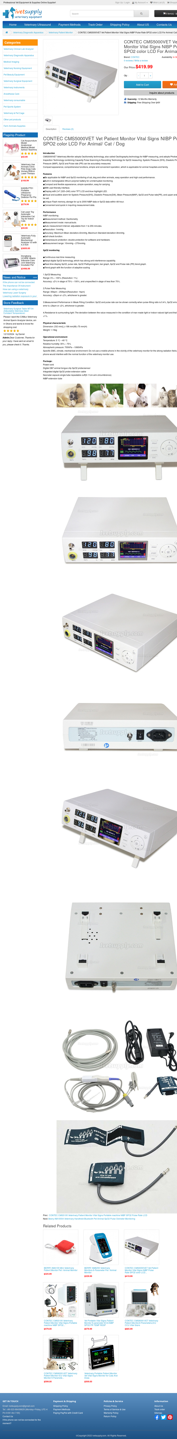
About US (143, 25)
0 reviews (128, 60)
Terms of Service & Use (114, 1409)
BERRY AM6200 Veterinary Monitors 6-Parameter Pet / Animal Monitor (100, 1270)
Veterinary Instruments (14, 87)
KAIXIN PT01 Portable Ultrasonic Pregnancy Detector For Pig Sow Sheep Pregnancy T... (28, 195)
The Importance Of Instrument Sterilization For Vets (16, 285)
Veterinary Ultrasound (37, 25)
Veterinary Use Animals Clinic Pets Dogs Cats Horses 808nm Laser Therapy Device (28, 170)
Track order (159, 1409)
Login (127, 2)
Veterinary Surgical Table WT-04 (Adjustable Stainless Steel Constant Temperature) (18, 337)
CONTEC (135, 56)
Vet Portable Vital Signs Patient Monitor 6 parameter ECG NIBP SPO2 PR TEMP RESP (99, 1322)
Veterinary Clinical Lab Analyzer (19, 48)
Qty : (126, 75)
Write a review (141, 60)
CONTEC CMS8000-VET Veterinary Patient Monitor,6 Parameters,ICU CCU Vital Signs (141, 1322)
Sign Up (119, 2)
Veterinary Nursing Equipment (18, 68)
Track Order (95, 25)
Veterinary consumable (14, 100)
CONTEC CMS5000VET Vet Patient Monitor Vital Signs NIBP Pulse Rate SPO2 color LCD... (141, 1270)
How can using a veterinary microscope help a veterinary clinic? (19, 289)
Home (13, 25)
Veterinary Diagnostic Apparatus (28, 32)
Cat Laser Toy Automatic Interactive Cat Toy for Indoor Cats (28, 216)
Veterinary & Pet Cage (14, 112)
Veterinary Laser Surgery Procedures (14, 292)
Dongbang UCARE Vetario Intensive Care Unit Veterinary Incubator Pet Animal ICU (28, 261)
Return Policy (110, 1416)
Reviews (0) (68, 128)
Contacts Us (164, 25)
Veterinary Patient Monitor (61, 32)
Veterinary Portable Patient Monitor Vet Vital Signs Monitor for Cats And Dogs (101, 1375)
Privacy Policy (110, 1405)
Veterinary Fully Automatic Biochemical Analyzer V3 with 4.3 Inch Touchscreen (29, 241)
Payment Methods (69, 25)
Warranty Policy (111, 1412)
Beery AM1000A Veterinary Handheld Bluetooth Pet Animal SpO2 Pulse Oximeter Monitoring (91, 1218)
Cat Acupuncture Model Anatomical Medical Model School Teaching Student (29, 146)
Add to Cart (142, 84)
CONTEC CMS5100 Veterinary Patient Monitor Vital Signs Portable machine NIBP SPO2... (60, 1322)
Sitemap (158, 1412)
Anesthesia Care (11, 93)
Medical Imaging (11, 61)
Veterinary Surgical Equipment (18, 80)
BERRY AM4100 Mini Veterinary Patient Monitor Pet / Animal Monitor (60, 1269)
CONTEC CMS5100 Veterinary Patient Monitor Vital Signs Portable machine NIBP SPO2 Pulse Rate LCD (98, 1215)
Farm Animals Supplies (14, 125)
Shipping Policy (119, 25)
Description (51, 128)
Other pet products (12, 119)
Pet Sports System (12, 106)
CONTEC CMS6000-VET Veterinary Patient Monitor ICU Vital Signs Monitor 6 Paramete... (60, 1375)
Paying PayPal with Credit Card (68, 1412)
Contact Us (8, 1416)
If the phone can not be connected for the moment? (19, 282)
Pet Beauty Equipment (14, 74)
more (35, 277)
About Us (158, 1405)
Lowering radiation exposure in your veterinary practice (20, 296)
